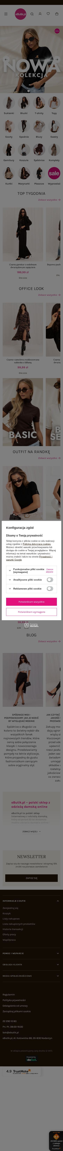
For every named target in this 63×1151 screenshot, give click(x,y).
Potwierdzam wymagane (31, 611)
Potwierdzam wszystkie (31, 601)
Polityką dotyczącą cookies (37, 544)
